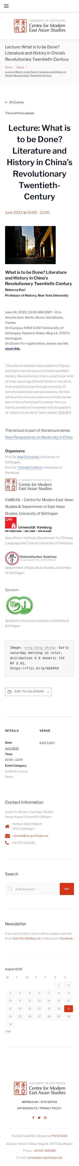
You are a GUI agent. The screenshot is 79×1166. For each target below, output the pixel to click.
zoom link (12, 349)
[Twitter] (39, 1118)
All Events (16, 102)
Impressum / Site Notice (39, 1101)
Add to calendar (29, 691)
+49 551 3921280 (44, 1150)
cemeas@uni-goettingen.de (30, 835)
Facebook (66, 938)
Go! (66, 888)
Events (20, 67)
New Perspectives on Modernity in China (39, 437)
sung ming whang (39, 648)
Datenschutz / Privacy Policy (39, 1108)
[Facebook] (33, 1118)
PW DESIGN (59, 1136)
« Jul (7, 1031)
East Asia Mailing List (26, 938)
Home (8, 67)
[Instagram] (45, 1118)
